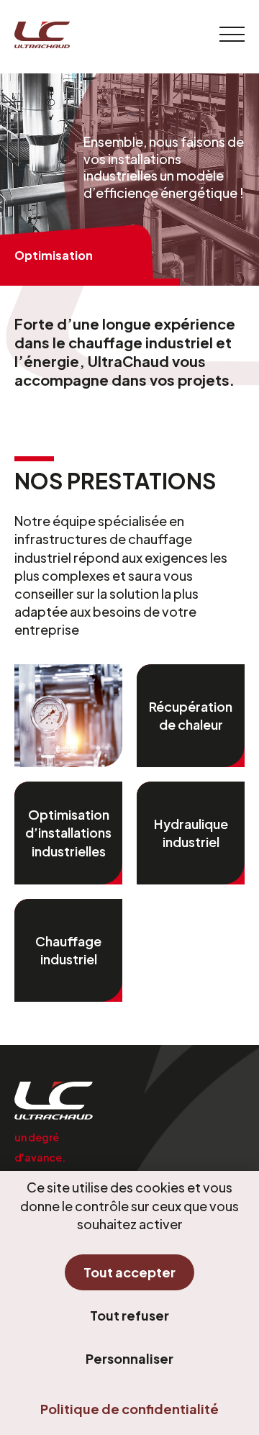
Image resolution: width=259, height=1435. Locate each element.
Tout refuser (129, 1315)
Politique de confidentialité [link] (129, 1408)
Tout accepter (129, 1272)
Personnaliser (129, 1358)
